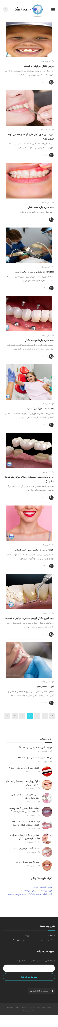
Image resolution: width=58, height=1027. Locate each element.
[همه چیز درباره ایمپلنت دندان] (29, 313)
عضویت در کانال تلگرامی (39, 991)
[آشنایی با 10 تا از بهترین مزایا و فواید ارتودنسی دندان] (47, 839)
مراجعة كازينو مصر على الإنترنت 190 (35, 758)
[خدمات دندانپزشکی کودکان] (29, 382)
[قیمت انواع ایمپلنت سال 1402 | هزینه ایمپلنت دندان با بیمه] (47, 825)
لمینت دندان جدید (44, 686)
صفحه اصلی (50, 935)
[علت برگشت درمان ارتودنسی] (47, 852)
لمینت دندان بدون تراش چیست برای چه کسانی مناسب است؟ (24, 809)
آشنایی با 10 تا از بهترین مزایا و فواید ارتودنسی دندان (25, 836)
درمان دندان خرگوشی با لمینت (39, 66)
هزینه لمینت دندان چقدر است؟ (24, 768)
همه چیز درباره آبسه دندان (40, 207)
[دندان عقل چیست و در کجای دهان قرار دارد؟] (47, 798)
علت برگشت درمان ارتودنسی (26, 848)
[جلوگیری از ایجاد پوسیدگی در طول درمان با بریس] (47, 785)
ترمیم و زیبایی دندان (20, 939)
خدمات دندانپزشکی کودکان (40, 408)
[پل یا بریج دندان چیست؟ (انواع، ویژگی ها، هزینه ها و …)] (29, 450)
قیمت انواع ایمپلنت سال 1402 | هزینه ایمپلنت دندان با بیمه (25, 823)
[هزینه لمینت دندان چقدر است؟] (47, 771)
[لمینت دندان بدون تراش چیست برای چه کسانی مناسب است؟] (47, 812)
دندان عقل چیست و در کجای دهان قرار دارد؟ (25, 796)
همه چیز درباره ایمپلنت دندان (39, 340)
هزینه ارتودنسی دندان (42, 887)
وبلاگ (26, 935)
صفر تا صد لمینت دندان (28, 862)
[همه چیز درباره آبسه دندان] (29, 181)
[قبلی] (52, 716)
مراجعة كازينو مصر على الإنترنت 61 (35, 747)
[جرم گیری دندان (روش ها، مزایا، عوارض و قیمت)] (29, 591)
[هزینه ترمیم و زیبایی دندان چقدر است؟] (29, 523)
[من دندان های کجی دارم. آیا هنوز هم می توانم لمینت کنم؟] (29, 108)
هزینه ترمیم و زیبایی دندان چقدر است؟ (34, 550)
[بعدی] (7, 716)
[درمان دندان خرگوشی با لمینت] (29, 39)
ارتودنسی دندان (48, 939)
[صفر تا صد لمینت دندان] (47, 865)
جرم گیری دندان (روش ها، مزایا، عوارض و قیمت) (29, 618)
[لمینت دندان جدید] (29, 660)
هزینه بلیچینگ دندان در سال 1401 (38, 890)
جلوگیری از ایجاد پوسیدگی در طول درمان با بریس (23, 782)
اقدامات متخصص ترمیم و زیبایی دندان (34, 272)
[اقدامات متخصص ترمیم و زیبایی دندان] (29, 245)
